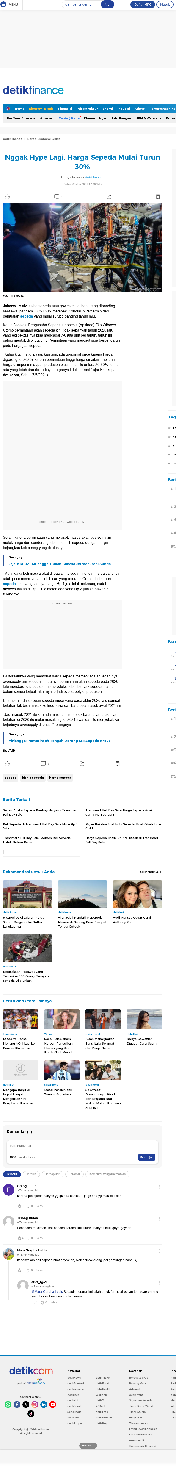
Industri (124, 108)
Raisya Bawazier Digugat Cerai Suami (142, 1041)
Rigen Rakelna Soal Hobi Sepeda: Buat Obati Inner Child (123, 826)
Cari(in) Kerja (69, 118)
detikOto (73, 1417)
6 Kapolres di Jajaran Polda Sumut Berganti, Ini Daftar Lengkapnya (23, 922)
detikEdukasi (75, 1383)
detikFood (102, 1383)
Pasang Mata (137, 1383)
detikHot (72, 1400)
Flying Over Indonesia (143, 1428)
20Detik (101, 1406)
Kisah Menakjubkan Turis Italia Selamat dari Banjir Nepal (99, 1043)
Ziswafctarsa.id (139, 1423)
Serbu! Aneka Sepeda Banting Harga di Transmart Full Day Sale (40, 812)
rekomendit (136, 1440)
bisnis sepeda (33, 777)
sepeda (27, 316)
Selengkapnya (149, 871)
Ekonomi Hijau (95, 118)
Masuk (165, 4)
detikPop (102, 1423)
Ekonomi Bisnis (41, 108)
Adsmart (47, 118)
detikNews (74, 1377)
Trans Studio (137, 1411)
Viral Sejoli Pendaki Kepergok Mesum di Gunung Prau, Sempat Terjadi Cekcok (82, 922)
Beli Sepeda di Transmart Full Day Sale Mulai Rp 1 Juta (40, 826)
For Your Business (21, 118)
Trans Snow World (141, 1406)
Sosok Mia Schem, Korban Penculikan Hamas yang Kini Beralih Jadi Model (58, 1045)
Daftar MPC (142, 4)
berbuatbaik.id (138, 1377)
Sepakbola (74, 1411)
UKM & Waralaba (148, 118)
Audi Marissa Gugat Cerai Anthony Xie (132, 920)
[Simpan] (157, 197)
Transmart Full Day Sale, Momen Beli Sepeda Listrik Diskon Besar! (37, 840)
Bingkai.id (135, 1417)
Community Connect (142, 1446)
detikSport (74, 1406)
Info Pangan (121, 118)
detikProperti (75, 1423)
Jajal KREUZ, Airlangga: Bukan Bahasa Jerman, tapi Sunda (60, 564)
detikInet (73, 1394)
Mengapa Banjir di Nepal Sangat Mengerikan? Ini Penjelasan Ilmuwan (18, 1096)
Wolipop (101, 1394)
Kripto (140, 108)
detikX (100, 1400)
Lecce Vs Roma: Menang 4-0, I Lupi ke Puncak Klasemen (19, 1043)
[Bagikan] (109, 197)
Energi (107, 108)
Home (20, 108)
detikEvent (136, 1394)
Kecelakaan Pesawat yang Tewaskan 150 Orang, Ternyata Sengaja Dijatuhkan (26, 976)
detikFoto (102, 1411)
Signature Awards (140, 1400)
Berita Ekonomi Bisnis (43, 139)
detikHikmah (104, 1417)
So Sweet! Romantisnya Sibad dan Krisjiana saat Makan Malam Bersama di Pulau (103, 1098)
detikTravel (103, 1377)
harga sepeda (60, 777)
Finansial (65, 108)
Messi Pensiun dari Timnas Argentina (58, 1092)
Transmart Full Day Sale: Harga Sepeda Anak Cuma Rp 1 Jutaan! (119, 812)
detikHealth (103, 1389)
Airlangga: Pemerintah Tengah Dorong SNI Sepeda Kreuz (60, 741)
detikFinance (12, 139)
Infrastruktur (87, 108)
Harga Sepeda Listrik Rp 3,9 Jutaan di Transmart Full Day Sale (121, 840)
